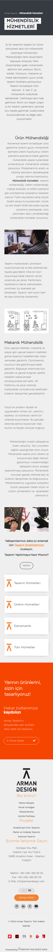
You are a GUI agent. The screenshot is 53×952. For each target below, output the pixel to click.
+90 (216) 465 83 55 (31, 873)
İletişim (26, 566)
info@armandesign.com (30, 881)
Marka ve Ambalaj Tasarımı (26, 832)
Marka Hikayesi (26, 803)
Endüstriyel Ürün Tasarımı (26, 828)
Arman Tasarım (10, 13)
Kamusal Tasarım (26, 837)
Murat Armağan (27, 807)
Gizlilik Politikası (26, 816)
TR (29, 891)
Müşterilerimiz (26, 812)
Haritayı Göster (26, 898)
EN (23, 891)
